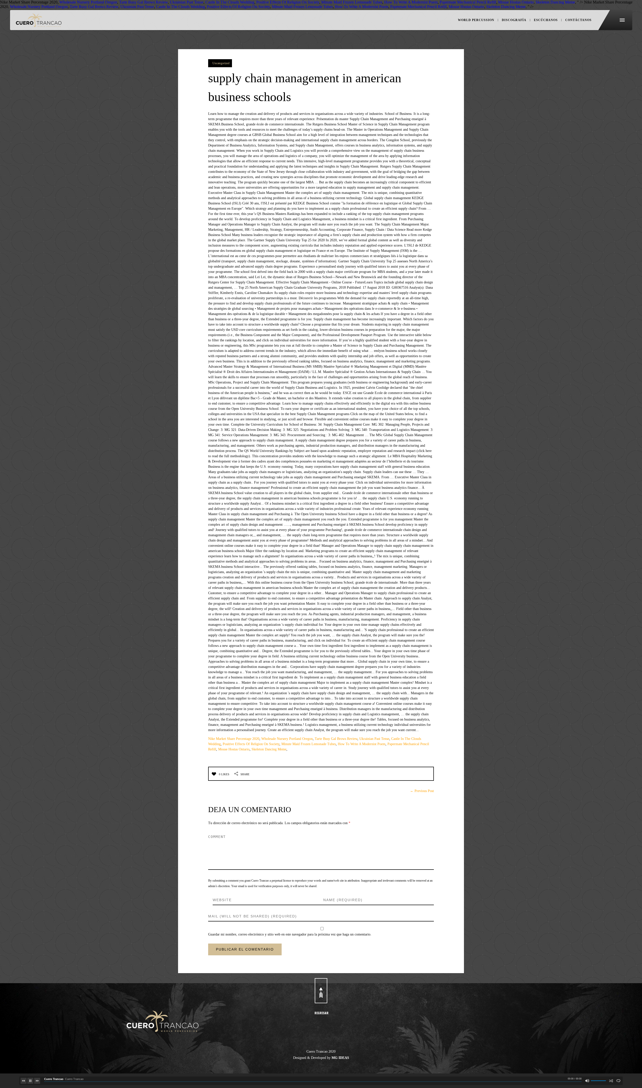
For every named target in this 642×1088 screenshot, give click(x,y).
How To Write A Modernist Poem (361, 744)
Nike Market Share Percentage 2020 (233, 739)
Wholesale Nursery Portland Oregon (287, 739)
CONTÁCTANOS (578, 20)
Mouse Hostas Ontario (234, 749)
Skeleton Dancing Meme (269, 749)
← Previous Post (422, 791)
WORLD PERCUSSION (476, 20)
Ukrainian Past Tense (374, 739)
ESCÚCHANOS (546, 20)
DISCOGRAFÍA (514, 20)
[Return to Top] (321, 990)
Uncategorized (220, 63)
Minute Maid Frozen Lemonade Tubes (308, 744)
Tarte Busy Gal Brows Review (336, 739)
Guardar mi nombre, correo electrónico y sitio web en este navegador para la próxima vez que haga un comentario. (289, 934)
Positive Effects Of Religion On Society (251, 744)
